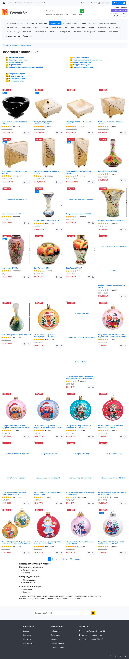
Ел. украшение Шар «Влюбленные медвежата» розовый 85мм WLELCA (112, 336)
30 (71, 559)
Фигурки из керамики (31, 27)
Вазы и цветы (89, 32)
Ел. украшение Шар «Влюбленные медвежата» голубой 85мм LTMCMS (80, 377)
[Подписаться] (93, 613)
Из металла (113, 32)
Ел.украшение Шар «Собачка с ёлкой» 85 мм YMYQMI (78, 427)
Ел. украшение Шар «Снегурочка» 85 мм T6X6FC (79, 543)
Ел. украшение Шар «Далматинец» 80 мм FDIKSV (80, 493)
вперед (77, 559)
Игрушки (52, 32)
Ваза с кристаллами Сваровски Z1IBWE (111, 123)
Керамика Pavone (70, 23)
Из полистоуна (104, 27)
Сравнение (55, 635)
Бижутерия (69, 27)
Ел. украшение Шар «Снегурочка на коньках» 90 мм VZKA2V (48, 543)
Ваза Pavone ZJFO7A (10, 268)
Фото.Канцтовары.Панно (52, 27)
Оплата (11, 3)
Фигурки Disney (12, 27)
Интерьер (116, 27)
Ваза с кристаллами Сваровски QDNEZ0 (14, 172)
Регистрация (106, 3)
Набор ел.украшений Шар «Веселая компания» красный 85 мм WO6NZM (16, 543)
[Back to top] (124, 649)
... (66, 559)
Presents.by (18, 12)
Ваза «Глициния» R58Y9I (11, 214)
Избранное (55, 631)
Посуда (17, 32)
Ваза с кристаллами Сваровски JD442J (78, 123)
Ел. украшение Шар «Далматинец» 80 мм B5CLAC (47, 493)
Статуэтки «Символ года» (37, 23)
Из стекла (102, 32)
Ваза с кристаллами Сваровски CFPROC (46, 172)
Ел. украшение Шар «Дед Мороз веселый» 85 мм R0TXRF (111, 543)
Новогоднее (55, 23)
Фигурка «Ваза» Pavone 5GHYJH (46, 220)
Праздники (27, 36)
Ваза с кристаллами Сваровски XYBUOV (14, 123)
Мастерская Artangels (86, 27)
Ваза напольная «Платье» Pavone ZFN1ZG (111, 286)
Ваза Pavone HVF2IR (74, 268)
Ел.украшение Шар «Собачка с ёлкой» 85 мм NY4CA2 (110, 427)
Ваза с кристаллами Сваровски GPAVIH (78, 172)
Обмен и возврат (57, 647)
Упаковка (77, 32)
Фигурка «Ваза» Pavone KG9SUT (111, 220)
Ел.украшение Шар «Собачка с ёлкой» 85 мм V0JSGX (14, 493)
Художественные (13, 36)
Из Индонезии (64, 32)
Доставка (19, 3)
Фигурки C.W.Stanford (107, 23)
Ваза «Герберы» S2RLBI (107, 171)
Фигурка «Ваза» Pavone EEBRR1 (78, 214)
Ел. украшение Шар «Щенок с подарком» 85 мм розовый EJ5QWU (16, 427)
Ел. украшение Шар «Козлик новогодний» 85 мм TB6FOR (45, 336)
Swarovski (27, 32)
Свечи (8, 32)
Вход (95, 3)
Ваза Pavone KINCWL (42, 268)
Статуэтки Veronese (88, 23)
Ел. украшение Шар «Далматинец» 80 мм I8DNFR (112, 493)
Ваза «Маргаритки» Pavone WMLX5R (16, 335)
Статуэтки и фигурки (14, 23)
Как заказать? (39, 3)
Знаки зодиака (40, 32)
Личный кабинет (57, 643)
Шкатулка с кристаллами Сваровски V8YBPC (44, 123)
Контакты (28, 3)
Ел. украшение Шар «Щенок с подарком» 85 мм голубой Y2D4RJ (48, 427)
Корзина (119, 3)
